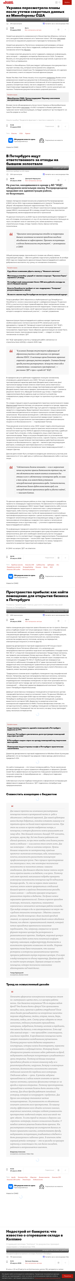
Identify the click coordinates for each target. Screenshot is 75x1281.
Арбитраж (50, 565)
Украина (27, 133)
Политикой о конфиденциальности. (48, 1278)
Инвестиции (27, 1180)
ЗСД (51, 567)
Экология (38, 567)
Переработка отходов (13, 567)
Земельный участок (29, 569)
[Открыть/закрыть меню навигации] (56, 2)
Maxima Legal (11, 405)
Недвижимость (38, 1180)
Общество (33, 1177)
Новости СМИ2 (12, 147)
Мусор (45, 567)
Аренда (13, 1177)
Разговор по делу (23, 1177)
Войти (67, 2)
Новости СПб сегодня (13, 569)
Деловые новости (44, 1177)
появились (50, 78)
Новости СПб (29, 565)
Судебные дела (40, 565)
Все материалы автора (33, 30)
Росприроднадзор (28, 567)
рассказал (61, 38)
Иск (58, 565)
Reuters (27, 50)
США (21, 133)
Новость (14, 133)
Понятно (67, 1276)
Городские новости (17, 565)
